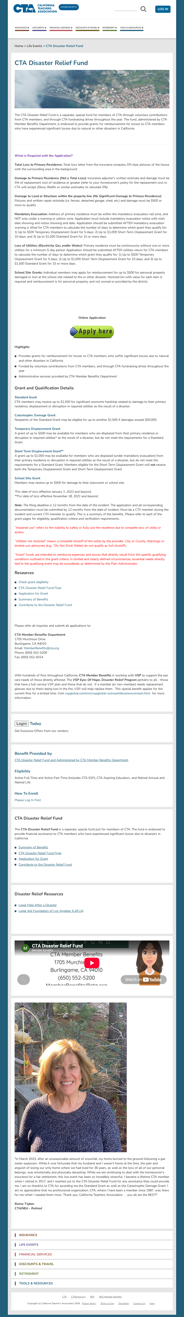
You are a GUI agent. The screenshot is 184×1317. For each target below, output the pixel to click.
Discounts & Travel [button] (36, 1264)
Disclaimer (123, 1303)
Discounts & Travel (86, 27)
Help (152, 1303)
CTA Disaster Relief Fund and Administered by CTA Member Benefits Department (71, 760)
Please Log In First (28, 800)
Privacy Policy (89, 1303)
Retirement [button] (29, 1274)
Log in (163, 9)
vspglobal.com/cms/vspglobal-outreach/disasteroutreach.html (107, 693)
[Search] (143, 9)
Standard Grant (26, 397)
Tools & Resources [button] (36, 1283)
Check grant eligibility (33, 582)
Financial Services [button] (35, 1254)
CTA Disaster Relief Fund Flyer (40, 588)
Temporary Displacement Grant (37, 429)
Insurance (21, 27)
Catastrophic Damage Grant (35, 415)
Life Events (38, 27)
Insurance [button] (28, 1235)
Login (21, 723)
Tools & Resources (130, 27)
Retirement (109, 27)
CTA (64, 1296)
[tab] (92, 1235)
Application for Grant (33, 593)
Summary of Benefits (33, 599)
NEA (92, 1296)
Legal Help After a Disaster (38, 905)
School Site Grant (27, 478)
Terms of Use (107, 1303)
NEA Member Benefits (110, 1296)
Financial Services (60, 27)
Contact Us (139, 1303)
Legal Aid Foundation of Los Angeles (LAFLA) (51, 911)
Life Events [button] (28, 1245)
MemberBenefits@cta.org (41, 648)
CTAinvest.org (78, 1296)
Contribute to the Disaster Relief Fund (45, 605)
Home (19, 46)
